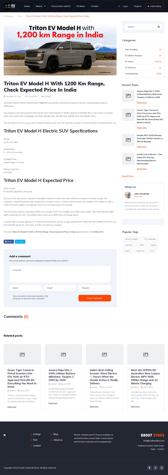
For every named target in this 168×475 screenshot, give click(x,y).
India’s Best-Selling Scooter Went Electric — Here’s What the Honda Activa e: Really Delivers (104, 376)
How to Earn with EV (60, 6)
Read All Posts (128, 176)
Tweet (21, 242)
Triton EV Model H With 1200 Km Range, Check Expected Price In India (43, 232)
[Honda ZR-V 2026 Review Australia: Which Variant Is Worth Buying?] (128, 140)
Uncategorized (131, 73)
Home (27, 6)
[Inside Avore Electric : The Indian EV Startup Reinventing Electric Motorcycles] (128, 159)
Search (39, 6)
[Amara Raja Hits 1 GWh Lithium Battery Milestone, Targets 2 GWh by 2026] (128, 96)
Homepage (8, 16)
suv (152, 251)
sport (127, 251)
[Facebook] (149, 467)
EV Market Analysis (133, 55)
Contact (94, 6)
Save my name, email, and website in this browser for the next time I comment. (30, 297)
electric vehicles (131, 239)
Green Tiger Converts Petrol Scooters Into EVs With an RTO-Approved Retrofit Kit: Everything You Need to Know (150, 116)
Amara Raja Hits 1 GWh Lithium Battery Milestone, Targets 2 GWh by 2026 (149, 94)
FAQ (35, 440)
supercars (140, 251)
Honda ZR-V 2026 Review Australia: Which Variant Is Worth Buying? (150, 138)
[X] (155, 467)
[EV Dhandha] (9, 6)
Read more (142, 102)
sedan (141, 245)
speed (153, 245)
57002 (152, 435)
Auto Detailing (131, 49)
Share (10, 242)
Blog (20, 16)
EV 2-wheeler (150, 239)
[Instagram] (161, 467)
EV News (81, 6)
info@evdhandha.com (153, 440)
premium (128, 245)
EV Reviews (130, 67)
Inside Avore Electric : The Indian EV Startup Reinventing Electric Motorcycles (149, 159)
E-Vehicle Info (97, 232)
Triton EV (43, 103)
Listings (37, 434)
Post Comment (95, 298)
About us (57, 440)
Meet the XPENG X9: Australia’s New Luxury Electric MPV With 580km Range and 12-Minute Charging (145, 376)
